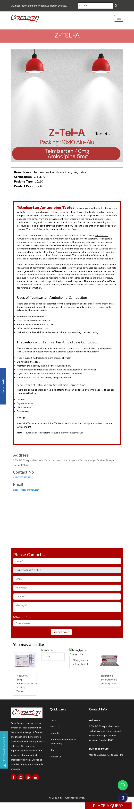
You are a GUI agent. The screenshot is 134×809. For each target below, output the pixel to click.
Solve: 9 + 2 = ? (22, 617)
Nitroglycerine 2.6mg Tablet (81, 662)
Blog (52, 750)
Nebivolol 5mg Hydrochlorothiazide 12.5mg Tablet (26, 683)
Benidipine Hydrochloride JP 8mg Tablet (109, 679)
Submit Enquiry (61, 632)
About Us (55, 726)
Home (53, 720)
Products (54, 733)
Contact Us (55, 756)
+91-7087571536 (22, 477)
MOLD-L (50, 656)
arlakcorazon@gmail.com (26, 489)
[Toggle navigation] (118, 18)
